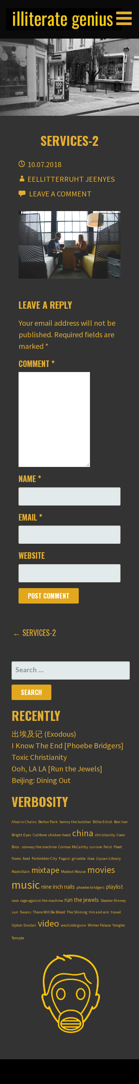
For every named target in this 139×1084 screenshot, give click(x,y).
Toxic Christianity (39, 757)
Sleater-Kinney (113, 900)
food (26, 858)
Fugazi (64, 858)
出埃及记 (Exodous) (44, 734)
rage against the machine (41, 900)
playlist (114, 886)
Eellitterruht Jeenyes (71, 179)
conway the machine (39, 846)
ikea (91, 858)
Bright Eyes (21, 834)
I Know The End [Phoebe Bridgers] (68, 745)
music (26, 885)
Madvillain (21, 871)
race (15, 900)
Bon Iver (121, 821)
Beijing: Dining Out (41, 780)
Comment (36, 363)
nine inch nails (58, 886)
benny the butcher (75, 821)
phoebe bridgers (90, 887)
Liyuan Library (108, 858)
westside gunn (73, 925)
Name (30, 478)
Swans (25, 912)
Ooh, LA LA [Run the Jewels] (57, 768)
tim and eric (99, 912)
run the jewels (81, 899)
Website (32, 555)
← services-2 (34, 632)
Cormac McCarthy (73, 846)
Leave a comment (60, 193)
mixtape (45, 870)
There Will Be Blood (49, 912)
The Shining (77, 912)
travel (116, 912)
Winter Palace (99, 925)
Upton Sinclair (24, 925)
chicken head (59, 834)
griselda (79, 858)
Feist (107, 846)
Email (30, 517)
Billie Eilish (102, 821)
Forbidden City (44, 858)
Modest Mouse (73, 871)
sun (15, 912)
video (48, 923)
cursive (96, 846)
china (82, 833)
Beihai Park (48, 821)
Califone (40, 834)
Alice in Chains (24, 821)
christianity (105, 834)
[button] (126, 18)
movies (101, 869)
